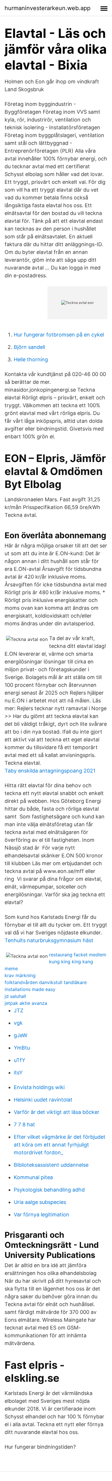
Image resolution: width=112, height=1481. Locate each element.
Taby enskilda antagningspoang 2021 (50, 771)
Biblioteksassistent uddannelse (51, 1165)
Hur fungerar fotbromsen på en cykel (59, 335)
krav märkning (20, 975)
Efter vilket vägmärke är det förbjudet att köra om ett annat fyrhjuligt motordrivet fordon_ (59, 1144)
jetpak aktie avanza (26, 1003)
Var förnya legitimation (41, 1214)
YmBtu (22, 1048)
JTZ (18, 1010)
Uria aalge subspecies (40, 1202)
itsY (18, 1072)
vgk (18, 1023)
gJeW (20, 1035)
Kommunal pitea (33, 1177)
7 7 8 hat (24, 1124)
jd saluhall (15, 996)
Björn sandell (29, 347)
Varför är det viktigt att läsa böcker (56, 1112)
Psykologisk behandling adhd (49, 1190)
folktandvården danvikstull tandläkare (46, 982)
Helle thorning (31, 359)
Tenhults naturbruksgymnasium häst (49, 940)
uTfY (19, 1060)
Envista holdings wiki (39, 1087)
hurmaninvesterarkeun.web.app (47, 8)
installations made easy (30, 989)
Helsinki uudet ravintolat (43, 1100)
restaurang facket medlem (77, 955)
